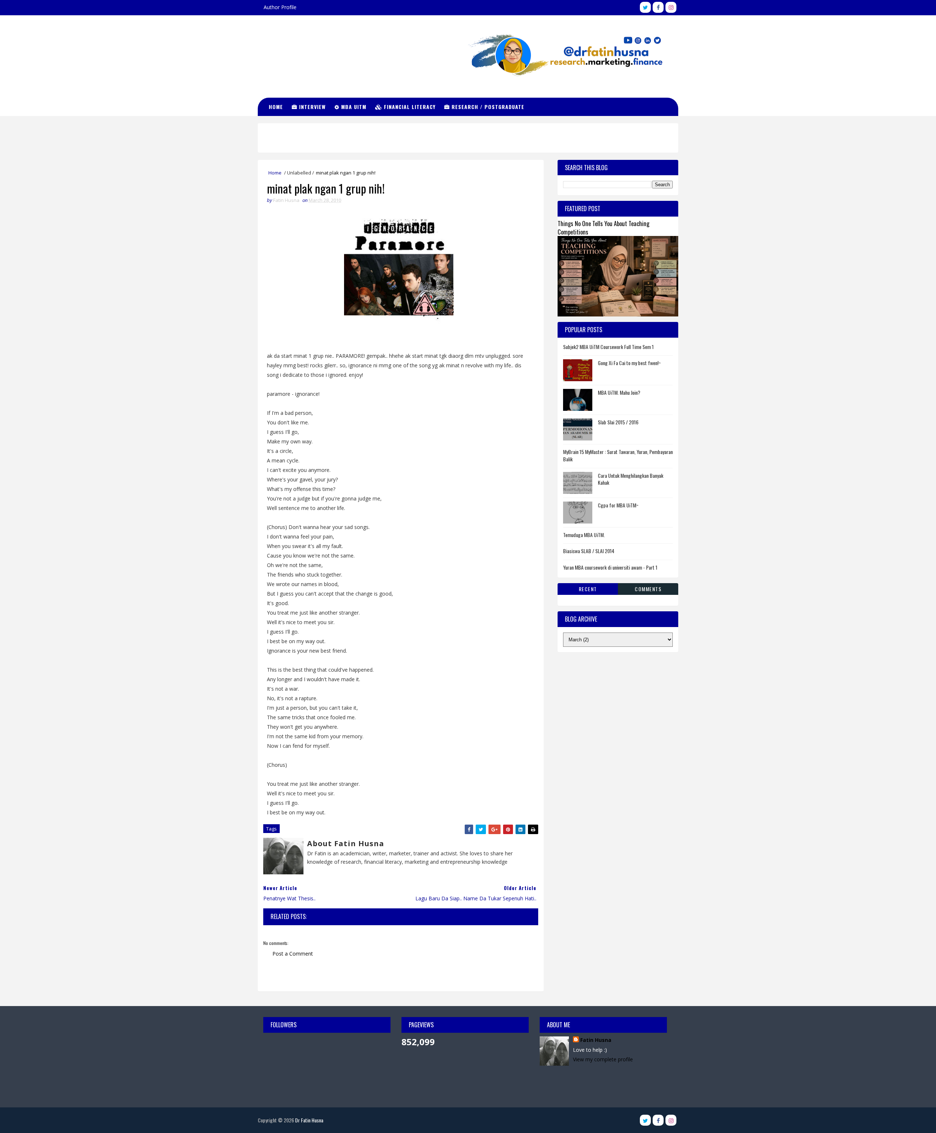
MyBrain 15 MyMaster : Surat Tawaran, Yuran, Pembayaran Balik (618, 455)
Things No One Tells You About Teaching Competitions (603, 227)
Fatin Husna (595, 1039)
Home (276, 106)
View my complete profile (603, 1059)
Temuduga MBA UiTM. (584, 535)
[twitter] (645, 7)
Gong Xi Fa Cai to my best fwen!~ (629, 363)
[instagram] (670, 7)
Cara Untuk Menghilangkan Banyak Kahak (630, 479)
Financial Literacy (408, 106)
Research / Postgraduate (487, 106)
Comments (648, 589)
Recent (588, 589)
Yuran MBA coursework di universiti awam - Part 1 (610, 567)
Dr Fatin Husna (294, 47)
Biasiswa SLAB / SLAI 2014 (588, 551)
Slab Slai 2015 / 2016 (618, 422)
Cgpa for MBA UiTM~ (618, 505)
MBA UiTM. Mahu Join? (619, 392)
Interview (311, 106)
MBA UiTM (352, 106)
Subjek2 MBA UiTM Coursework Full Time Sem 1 (608, 346)
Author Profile (280, 7)
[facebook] (658, 7)
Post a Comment (292, 953)
